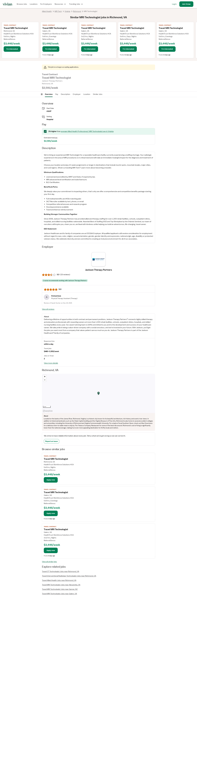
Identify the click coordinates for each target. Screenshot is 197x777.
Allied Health (47, 11)
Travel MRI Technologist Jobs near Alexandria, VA (61, 585)
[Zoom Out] (44, 379)
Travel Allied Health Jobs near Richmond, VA (59, 580)
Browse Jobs (22, 4)
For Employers (46, 4)
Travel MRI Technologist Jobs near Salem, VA (59, 594)
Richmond (77, 11)
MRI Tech (58, 11)
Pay (56, 94)
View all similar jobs (49, 562)
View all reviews (48, 309)
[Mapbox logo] (48, 411)
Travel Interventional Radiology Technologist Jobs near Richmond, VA (69, 576)
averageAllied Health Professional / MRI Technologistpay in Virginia (87, 131)
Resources (59, 4)
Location (86, 94)
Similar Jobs (97, 94)
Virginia (67, 11)
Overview (49, 94)
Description (65, 94)
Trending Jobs (74, 4)
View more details (51, 363)
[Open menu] (41, 94)
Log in (174, 4)
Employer (77, 94)
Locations (34, 4)
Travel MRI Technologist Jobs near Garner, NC (60, 589)
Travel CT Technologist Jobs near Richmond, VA (60, 571)
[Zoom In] (44, 376)
